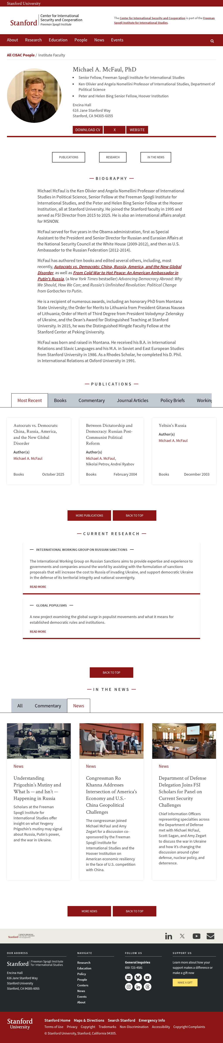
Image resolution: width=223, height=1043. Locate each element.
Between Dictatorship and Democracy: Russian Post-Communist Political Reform (111, 451)
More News (89, 911)
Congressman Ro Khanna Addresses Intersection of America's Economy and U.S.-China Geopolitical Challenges (111, 801)
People (80, 39)
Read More (38, 631)
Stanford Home (57, 1020)
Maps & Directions (89, 1020)
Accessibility (161, 1026)
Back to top (134, 515)
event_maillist (210, 936)
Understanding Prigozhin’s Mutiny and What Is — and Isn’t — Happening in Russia (39, 801)
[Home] (49, 20)
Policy (81, 974)
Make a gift (185, 982)
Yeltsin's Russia (184, 451)
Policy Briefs (172, 400)
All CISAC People (21, 54)
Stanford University (24, 3)
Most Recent (29, 400)
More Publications (89, 515)
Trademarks (107, 1026)
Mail (129, 977)
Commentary (92, 400)
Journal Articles (132, 400)
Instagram (129, 987)
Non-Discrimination (134, 1026)
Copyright (88, 1026)
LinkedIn (138, 987)
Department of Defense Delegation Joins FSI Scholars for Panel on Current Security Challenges (184, 801)
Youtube (147, 977)
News (99, 39)
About (12, 39)
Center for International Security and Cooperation (152, 18)
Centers (82, 985)
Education (58, 39)
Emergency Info (152, 1020)
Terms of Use (53, 1026)
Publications (68, 157)
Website (137, 129)
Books (60, 400)
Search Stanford (121, 1020)
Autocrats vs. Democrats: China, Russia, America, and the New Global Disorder (39, 451)
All (20, 706)
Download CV (87, 129)
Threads (147, 987)
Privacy (72, 1026)
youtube (196, 936)
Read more (38, 587)
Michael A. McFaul (28, 458)
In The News (155, 157)
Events (117, 39)
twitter (182, 936)
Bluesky (138, 977)
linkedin (168, 936)
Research (33, 39)
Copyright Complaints (189, 1026)
